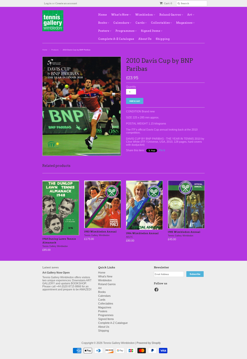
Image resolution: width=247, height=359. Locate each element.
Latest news (50, 267)
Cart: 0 (167, 3)
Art (190, 14)
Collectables (160, 22)
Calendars (121, 22)
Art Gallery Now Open (56, 272)
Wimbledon (144, 14)
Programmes (125, 30)
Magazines (184, 22)
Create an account (66, 3)
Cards (140, 22)
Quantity (131, 86)
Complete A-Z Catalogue (116, 39)
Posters (104, 30)
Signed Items (151, 30)
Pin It (162, 150)
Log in (48, 3)
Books (102, 22)
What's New (120, 14)
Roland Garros (170, 14)
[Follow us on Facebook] (156, 291)
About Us (144, 39)
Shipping (163, 39)
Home (102, 14)
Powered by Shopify (149, 343)
